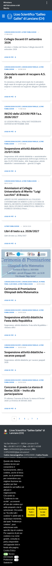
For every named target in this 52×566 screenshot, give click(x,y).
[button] (6, 554)
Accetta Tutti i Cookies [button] (31, 512)
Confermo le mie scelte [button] (43, 512)
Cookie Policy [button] (9, 550)
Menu (3, 17)
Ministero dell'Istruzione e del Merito (12, 5)
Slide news (13, 284)
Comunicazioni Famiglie (30, 67)
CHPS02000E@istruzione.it (19, 449)
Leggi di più (9, 57)
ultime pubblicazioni (29, 32)
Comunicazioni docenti (12, 32)
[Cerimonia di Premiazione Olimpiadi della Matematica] (26, 263)
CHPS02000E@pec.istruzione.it (16, 452)
